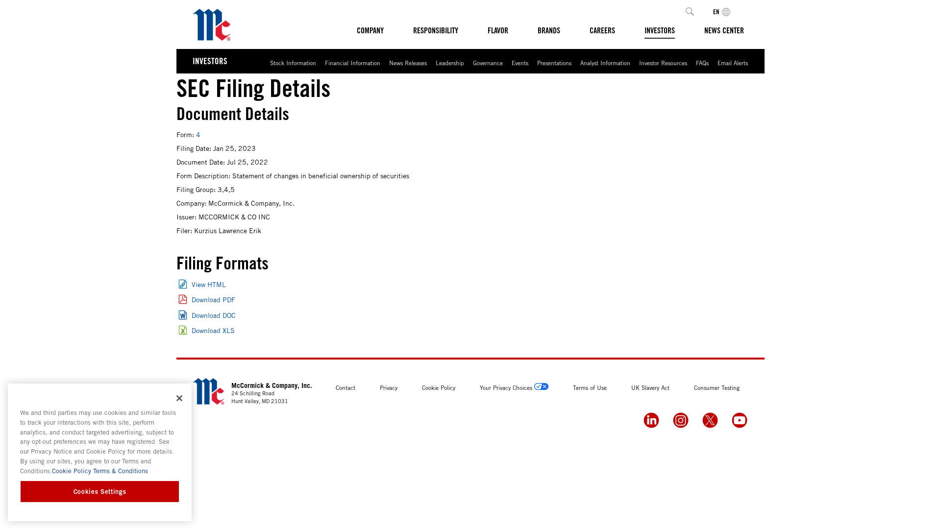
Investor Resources (663, 63)
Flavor (498, 30)
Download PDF (213, 299)
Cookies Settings (100, 491)
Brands (549, 30)
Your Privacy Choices (506, 387)
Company (370, 30)
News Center (724, 30)
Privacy (388, 387)
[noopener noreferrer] (651, 420)
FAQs (702, 63)
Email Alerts (733, 63)
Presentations (554, 63)
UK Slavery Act (650, 387)
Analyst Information (605, 63)
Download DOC (214, 315)
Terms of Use (590, 387)
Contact (345, 387)
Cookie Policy (438, 387)
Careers (602, 30)
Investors (659, 30)
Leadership (450, 63)
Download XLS (213, 330)
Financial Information (352, 63)
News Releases (408, 63)
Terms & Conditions (119, 471)
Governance (488, 63)
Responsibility (435, 30)
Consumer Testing (717, 387)
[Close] (179, 398)
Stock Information (293, 63)
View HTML (209, 284)
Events (520, 63)
